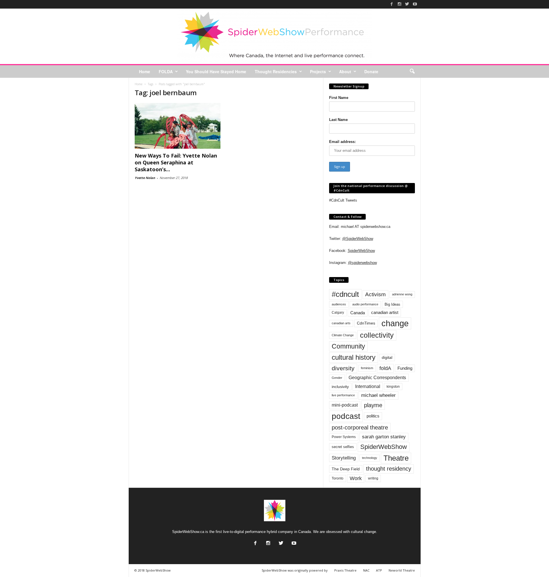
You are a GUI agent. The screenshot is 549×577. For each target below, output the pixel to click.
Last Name (338, 120)
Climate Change (343, 335)
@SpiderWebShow (357, 238)
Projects (318, 71)
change (395, 323)
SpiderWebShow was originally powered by (295, 570)
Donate (371, 71)
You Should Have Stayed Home (216, 71)
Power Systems (344, 437)
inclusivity (340, 386)
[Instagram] (399, 4)
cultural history (353, 357)
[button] (412, 71)
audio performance (365, 304)
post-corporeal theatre (360, 427)
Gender (337, 377)
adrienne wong (402, 294)
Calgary (338, 313)
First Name (338, 97)
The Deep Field (346, 469)
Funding (404, 368)
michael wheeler (378, 395)
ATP (379, 570)
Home (144, 71)
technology (369, 457)
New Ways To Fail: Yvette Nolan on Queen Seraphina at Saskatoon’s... (176, 162)
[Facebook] (391, 4)
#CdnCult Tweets (343, 200)
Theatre (396, 458)
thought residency (388, 468)
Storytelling (344, 458)
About (345, 71)
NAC (366, 570)
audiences (339, 304)
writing (373, 478)
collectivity (377, 335)
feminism (367, 368)
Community (348, 346)
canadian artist (384, 312)
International (367, 386)
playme (373, 405)
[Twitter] (407, 4)
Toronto (337, 478)
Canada (357, 312)
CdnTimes (366, 323)
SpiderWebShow (361, 250)
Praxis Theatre (345, 570)
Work (356, 478)
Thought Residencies (276, 71)
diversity (343, 368)
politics (373, 416)
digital (387, 357)
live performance (343, 395)
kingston (393, 387)
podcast (346, 416)
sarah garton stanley (384, 436)
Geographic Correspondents (377, 377)
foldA (385, 368)
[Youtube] (414, 4)
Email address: (342, 142)
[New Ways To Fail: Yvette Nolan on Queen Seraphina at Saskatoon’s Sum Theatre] (177, 126)
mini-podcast (345, 405)
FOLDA (166, 71)
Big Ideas (392, 304)
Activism (375, 294)
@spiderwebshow (362, 262)
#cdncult (345, 294)
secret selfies (343, 447)
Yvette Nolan (145, 178)
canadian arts (341, 323)
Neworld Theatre (402, 570)
